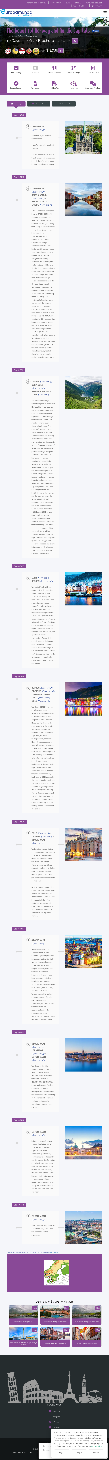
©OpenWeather (53, 1252)
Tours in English (79, 6)
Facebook (56, 1411)
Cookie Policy (96, 1446)
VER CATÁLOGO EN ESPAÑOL (36, 3)
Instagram (56, 1417)
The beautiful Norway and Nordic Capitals (49, 30)
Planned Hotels (40, 104)
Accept (96, 1452)
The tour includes (65, 104)
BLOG (68, 3)
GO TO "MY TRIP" (56, 3)
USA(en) (97, 6)
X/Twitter (56, 1422)
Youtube (56, 1427)
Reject (61, 1452)
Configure (79, 1452)
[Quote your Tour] (61, 50)
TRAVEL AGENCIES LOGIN (94, 3)
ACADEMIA (77, 3)
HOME (35, 1449)
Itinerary (18, 104)
